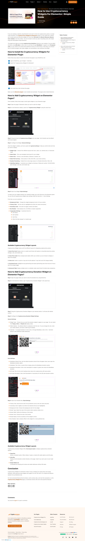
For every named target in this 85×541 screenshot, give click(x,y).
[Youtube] (72, 537)
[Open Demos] (40, 2)
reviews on (69, 534)
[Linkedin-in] (69, 537)
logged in (16, 500)
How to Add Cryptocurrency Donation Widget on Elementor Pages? (68, 47)
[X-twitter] (66, 537)
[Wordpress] (76, 537)
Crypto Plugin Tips (44, 8)
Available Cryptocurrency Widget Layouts (68, 43)
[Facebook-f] (63, 537)
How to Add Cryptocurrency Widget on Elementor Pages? (68, 40)
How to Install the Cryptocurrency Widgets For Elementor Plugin (67, 38)
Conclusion (63, 52)
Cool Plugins (17, 519)
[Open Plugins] (34, 2)
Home (39, 8)
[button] (71, 22)
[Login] (66, 2)
